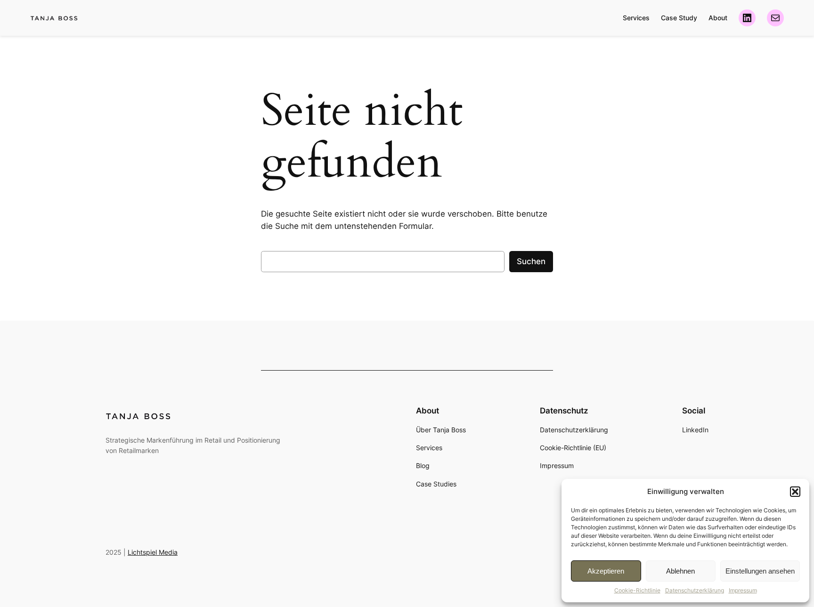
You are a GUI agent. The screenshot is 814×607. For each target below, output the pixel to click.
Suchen (531, 261)
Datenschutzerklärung (694, 590)
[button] (795, 491)
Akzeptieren (605, 571)
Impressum (743, 590)
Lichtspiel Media (153, 552)
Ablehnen (680, 571)
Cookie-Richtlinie (637, 590)
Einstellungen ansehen (760, 571)
